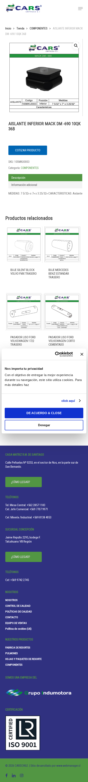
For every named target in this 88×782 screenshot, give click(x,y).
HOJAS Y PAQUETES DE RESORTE (23, 659)
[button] (80, 9)
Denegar (44, 425)
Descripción (18, 178)
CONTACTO (11, 617)
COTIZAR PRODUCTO (27, 150)
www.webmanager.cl (68, 765)
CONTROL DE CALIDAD (17, 605)
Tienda (20, 28)
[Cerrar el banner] (81, 354)
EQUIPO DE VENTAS (16, 623)
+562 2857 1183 (36, 505)
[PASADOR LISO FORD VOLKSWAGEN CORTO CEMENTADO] (62, 311)
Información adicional (24, 185)
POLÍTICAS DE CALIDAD (18, 611)
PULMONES (11, 653)
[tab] (45, 177)
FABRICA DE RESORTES (17, 647)
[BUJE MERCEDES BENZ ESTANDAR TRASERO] (62, 244)
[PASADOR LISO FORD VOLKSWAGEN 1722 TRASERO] (24, 311)
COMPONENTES (38, 28)
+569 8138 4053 (42, 517)
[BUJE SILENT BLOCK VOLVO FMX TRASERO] (24, 244)
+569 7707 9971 (39, 509)
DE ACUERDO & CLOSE (44, 413)
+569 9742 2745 (19, 580)
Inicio (8, 28)
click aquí (68, 400)
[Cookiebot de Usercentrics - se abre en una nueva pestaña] (55, 354)
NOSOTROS (11, 600)
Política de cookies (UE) (18, 628)
